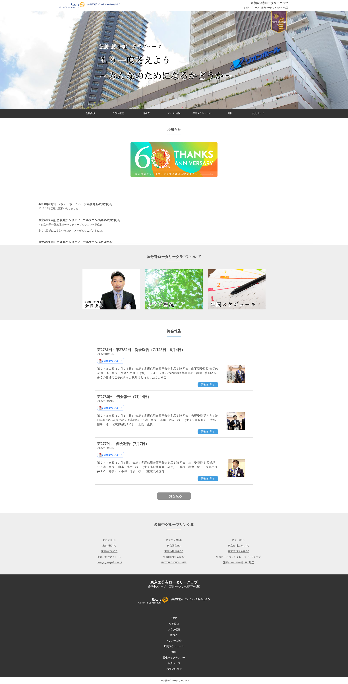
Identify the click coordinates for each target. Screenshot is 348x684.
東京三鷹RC (238, 540)
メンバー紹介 (174, 113)
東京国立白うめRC (174, 556)
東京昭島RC (109, 545)
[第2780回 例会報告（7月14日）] (236, 429)
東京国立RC (174, 545)
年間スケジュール (201, 113)
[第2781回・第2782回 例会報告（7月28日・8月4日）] (236, 382)
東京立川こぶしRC (238, 545)
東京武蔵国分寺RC (238, 551)
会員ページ (258, 113)
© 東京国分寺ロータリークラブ (174, 680)
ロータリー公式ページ (109, 562)
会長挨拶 (90, 113)
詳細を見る (208, 384)
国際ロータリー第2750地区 (238, 562)
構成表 (146, 113)
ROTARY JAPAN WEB (174, 562)
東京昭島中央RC (173, 551)
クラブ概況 (118, 113)
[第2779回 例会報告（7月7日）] (236, 476)
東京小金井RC (174, 540)
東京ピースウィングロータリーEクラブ (238, 556)
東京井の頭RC (109, 551)
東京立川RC (109, 540)
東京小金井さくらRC (109, 556)
